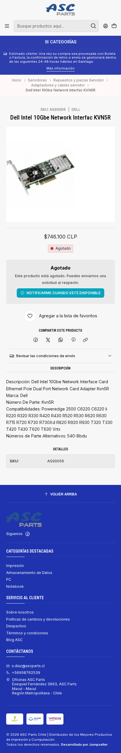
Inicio (16, 80)
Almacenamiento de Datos (29, 572)
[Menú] (7, 26)
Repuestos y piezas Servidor (78, 80)
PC (8, 579)
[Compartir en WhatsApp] (60, 340)
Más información (31, 68)
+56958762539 (26, 672)
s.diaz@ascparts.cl (28, 666)
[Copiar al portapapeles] (85, 340)
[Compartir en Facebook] (35, 340)
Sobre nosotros (20, 612)
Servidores (37, 80)
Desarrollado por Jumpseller (84, 744)
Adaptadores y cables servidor (58, 85)
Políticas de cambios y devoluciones (38, 619)
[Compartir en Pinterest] (73, 340)
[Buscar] (94, 26)
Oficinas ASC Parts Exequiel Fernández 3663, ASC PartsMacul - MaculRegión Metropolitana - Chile (44, 686)
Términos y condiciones (27, 633)
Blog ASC (14, 640)
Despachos (16, 626)
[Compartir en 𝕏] (48, 340)
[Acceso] (105, 26)
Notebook (15, 586)
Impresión (15, 565)
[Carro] (114, 26)
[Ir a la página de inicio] (60, 10)
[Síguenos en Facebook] (27, 534)
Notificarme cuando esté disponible (63, 293)
